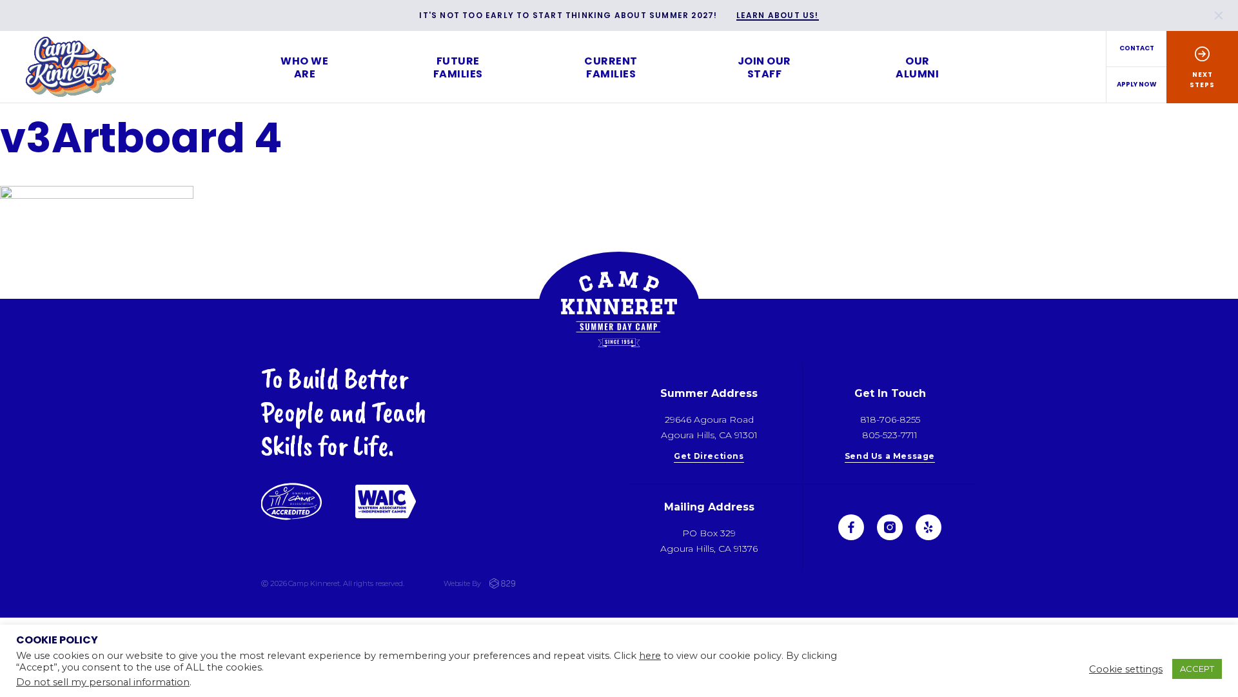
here (650, 656)
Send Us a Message (890, 456)
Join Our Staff (764, 67)
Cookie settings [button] (1126, 669)
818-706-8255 (890, 419)
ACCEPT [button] (1197, 668)
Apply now (1137, 84)
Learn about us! (777, 16)
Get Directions (708, 456)
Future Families (458, 67)
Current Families (611, 67)
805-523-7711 (890, 435)
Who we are (304, 67)
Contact (1136, 48)
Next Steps (1202, 80)
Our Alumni (917, 67)
